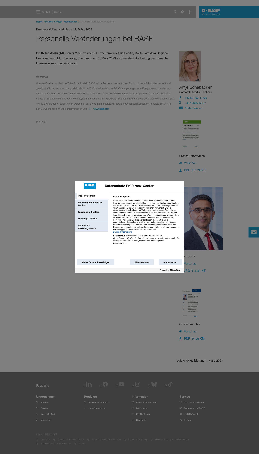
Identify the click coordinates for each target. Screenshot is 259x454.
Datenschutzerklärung (122, 232)
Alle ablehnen (142, 262)
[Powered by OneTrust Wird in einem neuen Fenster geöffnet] (171, 270)
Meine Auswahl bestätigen (96, 262)
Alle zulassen (170, 262)
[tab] (91, 195)
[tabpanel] (147, 221)
